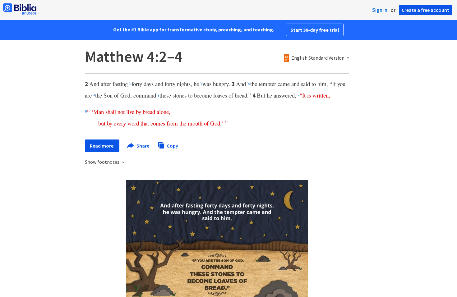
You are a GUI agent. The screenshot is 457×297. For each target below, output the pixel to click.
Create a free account (425, 10)
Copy (172, 145)
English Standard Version (317, 58)
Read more (102, 146)
